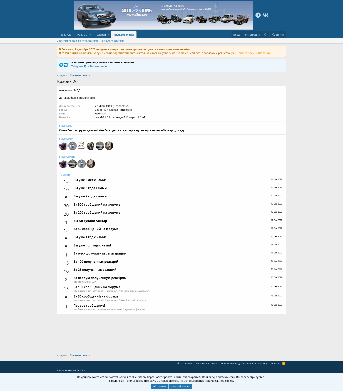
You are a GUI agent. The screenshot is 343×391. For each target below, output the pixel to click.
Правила (65, 34)
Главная (275, 363)
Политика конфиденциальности (238, 363)
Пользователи (124, 34)
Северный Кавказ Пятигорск (113, 109)
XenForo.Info (79, 370)
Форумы (82, 34)
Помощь (263, 363)
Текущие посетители (112, 40)
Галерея (101, 34)
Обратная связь (184, 363)
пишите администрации (255, 53)
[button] (90, 34)
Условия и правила (206, 363)
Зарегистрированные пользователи (77, 40)
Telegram (77, 66)
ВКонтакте (97, 66)
